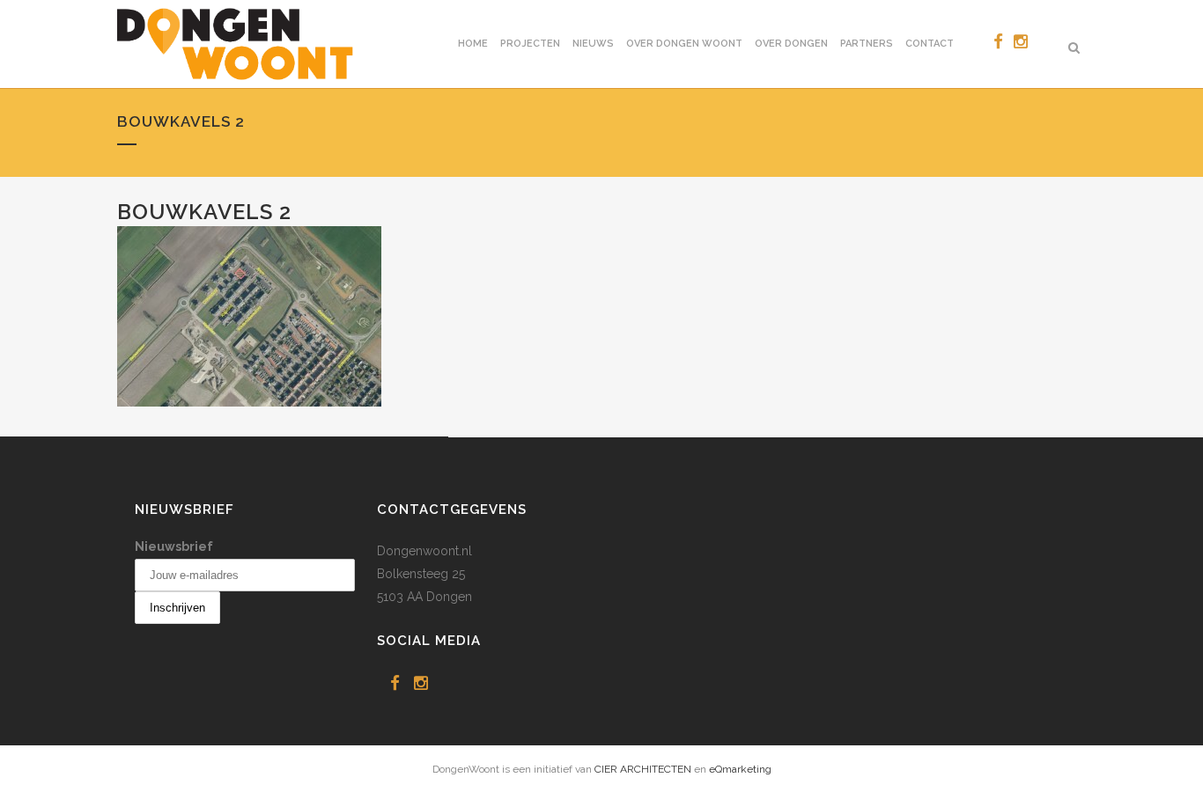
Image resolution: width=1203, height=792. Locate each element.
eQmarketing (740, 769)
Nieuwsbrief (174, 546)
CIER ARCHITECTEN (642, 769)
